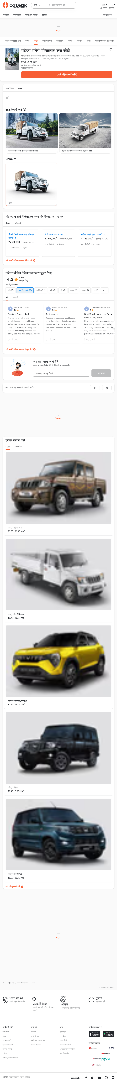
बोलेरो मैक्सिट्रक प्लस (13, 41)
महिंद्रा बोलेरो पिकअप (16, 614)
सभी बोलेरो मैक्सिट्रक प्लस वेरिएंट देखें (19, 260)
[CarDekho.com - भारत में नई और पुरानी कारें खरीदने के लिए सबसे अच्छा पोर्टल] (15, 5)
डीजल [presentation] (8, 223)
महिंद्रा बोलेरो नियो (15, 874)
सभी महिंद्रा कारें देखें (13, 886)
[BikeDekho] (93, 1048)
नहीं (107, 387)
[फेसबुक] (86, 1078)
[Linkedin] (113, 1078)
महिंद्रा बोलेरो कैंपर (15, 527)
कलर (20, 88)
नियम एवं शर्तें (6, 1040)
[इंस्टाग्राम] (106, 1078)
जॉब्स (4, 1036)
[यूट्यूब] (99, 1078)
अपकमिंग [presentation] (18, 446)
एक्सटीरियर (10, 88)
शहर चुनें (108, 15)
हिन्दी (103, 5)
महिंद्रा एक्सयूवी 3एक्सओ (17, 701)
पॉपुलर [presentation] (8, 446)
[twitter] (92, 1078)
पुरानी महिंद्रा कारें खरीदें (66, 74)
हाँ (94, 387)
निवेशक (5, 1053)
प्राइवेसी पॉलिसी (8, 1045)
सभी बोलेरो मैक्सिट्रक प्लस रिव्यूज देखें (19, 349)
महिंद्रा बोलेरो (13, 787)
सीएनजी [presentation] (18, 223)
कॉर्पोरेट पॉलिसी (7, 1049)
